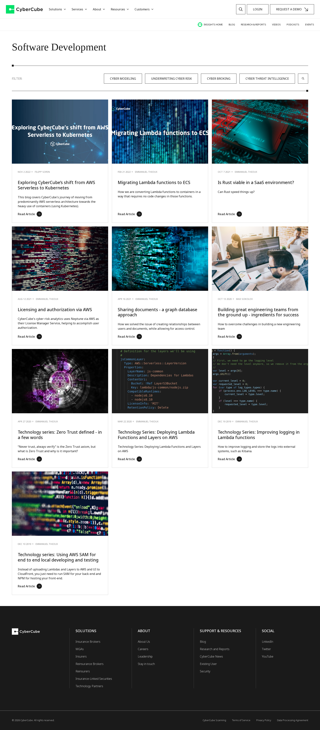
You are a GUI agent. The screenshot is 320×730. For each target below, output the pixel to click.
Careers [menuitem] (143, 649)
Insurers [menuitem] (81, 656)
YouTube (267, 656)
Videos (276, 24)
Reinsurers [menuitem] (83, 671)
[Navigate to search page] (240, 9)
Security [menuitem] (205, 671)
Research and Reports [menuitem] (214, 649)
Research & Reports (253, 24)
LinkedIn (267, 642)
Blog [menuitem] (203, 642)
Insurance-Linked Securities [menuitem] (94, 679)
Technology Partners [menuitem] (89, 686)
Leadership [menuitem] (145, 656)
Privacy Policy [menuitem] (263, 720)
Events (309, 24)
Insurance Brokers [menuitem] (88, 642)
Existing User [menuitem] (208, 664)
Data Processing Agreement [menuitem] (292, 720)
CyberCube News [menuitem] (211, 656)
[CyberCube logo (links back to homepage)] (24, 9)
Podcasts (293, 24)
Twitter (266, 649)
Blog (232, 24)
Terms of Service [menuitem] (241, 720)
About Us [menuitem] (144, 642)
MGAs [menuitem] (80, 649)
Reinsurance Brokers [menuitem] (90, 664)
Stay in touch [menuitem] (146, 664)
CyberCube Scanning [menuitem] (214, 720)
